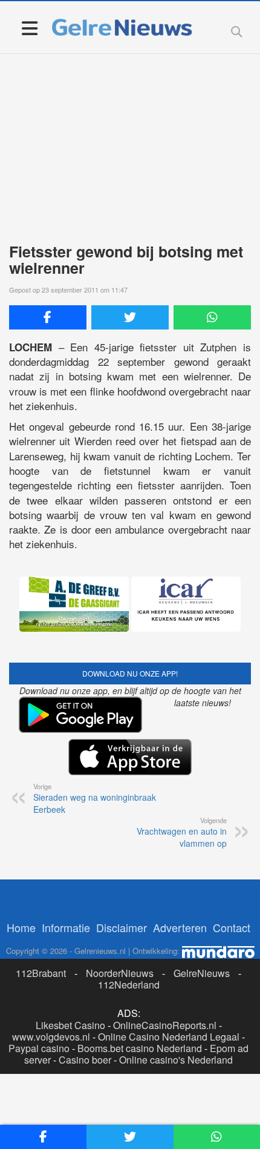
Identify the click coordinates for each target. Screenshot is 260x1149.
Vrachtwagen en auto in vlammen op (182, 832)
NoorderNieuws (120, 973)
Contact (231, 927)
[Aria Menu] (29, 28)
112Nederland (129, 985)
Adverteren (180, 927)
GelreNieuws (202, 973)
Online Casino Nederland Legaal (168, 1037)
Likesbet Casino (70, 1025)
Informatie (66, 927)
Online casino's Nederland (176, 1060)
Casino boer (85, 1060)
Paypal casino (39, 1048)
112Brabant (41, 973)
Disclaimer (121, 927)
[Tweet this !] (130, 317)
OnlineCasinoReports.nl (164, 1025)
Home (21, 927)
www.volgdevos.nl (51, 1037)
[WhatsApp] (212, 317)
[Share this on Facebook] (47, 317)
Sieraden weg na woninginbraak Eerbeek (94, 798)
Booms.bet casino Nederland (139, 1048)
